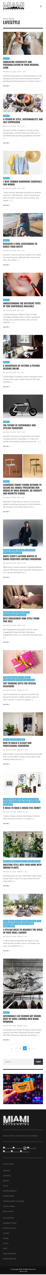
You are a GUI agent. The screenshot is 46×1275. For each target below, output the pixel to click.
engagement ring (8, 612)
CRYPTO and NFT (9, 1228)
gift (5, 677)
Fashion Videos (9, 1206)
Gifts (8, 677)
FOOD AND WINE (9, 1253)
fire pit (6, 921)
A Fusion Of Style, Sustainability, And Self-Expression (23, 120)
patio (39, 921)
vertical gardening (27, 924)
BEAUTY (6, 1181)
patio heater (7, 924)
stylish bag (30, 680)
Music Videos (8, 1211)
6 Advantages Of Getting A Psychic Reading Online (21, 367)
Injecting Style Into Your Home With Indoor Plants (22, 866)
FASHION (6, 1170)
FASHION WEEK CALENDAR (13, 1201)
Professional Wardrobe (17, 739)
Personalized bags (9, 680)
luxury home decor (34, 861)
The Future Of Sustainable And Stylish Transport (19, 426)
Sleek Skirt (20, 550)
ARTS (5, 1248)
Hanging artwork (17, 799)
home (24, 799)
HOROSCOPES (8, 1196)
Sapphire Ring (22, 615)
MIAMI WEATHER (9, 1259)
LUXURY (6, 1233)
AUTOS (5, 1243)
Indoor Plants (16, 861)
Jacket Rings (18, 612)
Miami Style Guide (11, 72)
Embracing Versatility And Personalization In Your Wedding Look (21, 64)
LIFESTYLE (7, 1175)
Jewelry (14, 677)
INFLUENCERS (8, 1218)
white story (18, 553)
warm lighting (8, 804)
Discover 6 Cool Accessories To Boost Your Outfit (20, 245)
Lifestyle (6, 58)
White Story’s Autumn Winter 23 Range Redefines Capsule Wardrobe (22, 557)
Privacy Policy (8, 1164)
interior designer (33, 799)
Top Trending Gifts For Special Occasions (19, 684)
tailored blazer (30, 550)
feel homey (7, 799)
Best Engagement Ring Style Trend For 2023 (21, 620)
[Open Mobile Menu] (41, 6)
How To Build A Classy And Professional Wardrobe (17, 744)
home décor (7, 861)
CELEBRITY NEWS (10, 1223)
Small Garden (17, 924)
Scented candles (21, 680)
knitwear (6, 550)
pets (21, 802)
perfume (27, 677)
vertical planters (9, 926)
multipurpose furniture (29, 921)
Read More (6, 86)
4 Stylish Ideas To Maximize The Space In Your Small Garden (23, 931)
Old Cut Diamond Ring (10, 615)
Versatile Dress (8, 553)
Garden (11, 921)
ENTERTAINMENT (10, 1191)
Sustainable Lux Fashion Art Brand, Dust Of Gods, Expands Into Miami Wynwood (22, 1018)
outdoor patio (14, 802)
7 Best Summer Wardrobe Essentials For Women (22, 183)
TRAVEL (6, 1238)
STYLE (5, 1186)
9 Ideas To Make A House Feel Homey (22, 808)
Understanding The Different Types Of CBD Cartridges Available (21, 304)
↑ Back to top (23, 1271)
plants (26, 802)
